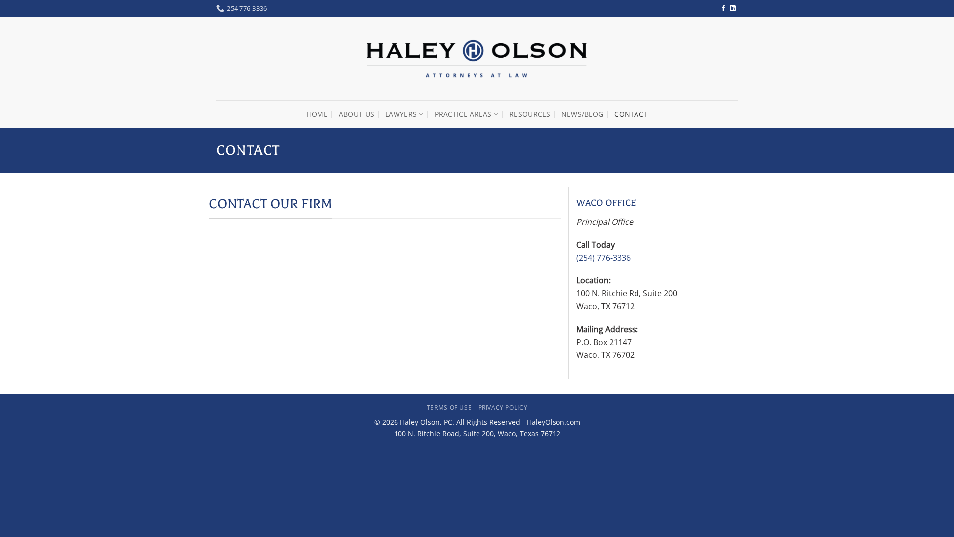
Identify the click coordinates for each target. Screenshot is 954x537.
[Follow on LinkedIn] (733, 8)
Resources (530, 114)
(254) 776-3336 (603, 257)
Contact (630, 114)
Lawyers (401, 114)
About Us (356, 114)
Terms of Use (449, 407)
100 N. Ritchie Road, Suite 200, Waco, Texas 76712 (477, 433)
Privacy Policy (503, 407)
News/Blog (582, 114)
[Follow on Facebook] (723, 8)
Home (317, 114)
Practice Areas (463, 114)
